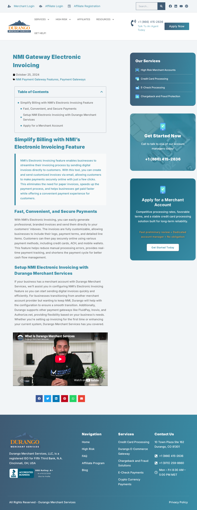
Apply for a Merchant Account (43, 125)
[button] (101, 91)
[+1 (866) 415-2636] (133, 23)
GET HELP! (40, 33)
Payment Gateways (73, 79)
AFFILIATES (83, 19)
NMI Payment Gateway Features (37, 79)
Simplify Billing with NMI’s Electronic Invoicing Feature (56, 102)
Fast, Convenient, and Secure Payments (49, 108)
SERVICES (40, 19)
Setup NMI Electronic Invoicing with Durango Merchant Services (59, 117)
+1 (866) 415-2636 (150, 21)
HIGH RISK (61, 19)
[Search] (161, 6)
